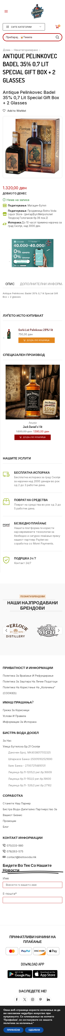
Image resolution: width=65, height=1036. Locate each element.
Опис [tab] (9, 284)
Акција (33, 422)
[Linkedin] (48, 999)
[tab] (10, 284)
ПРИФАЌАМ (13, 1030)
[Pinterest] (40, 999)
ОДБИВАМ (34, 1030)
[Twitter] (25, 999)
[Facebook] (17, 999)
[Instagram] (33, 999)
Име (6, 878)
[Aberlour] (16, 630)
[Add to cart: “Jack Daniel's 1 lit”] (61, 410)
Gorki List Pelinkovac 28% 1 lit (35, 330)
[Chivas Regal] (48, 630)
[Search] (57, 37)
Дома (6, 50)
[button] (6, 11)
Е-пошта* (10, 893)
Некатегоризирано (26, 50)
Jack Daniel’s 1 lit (32, 427)
